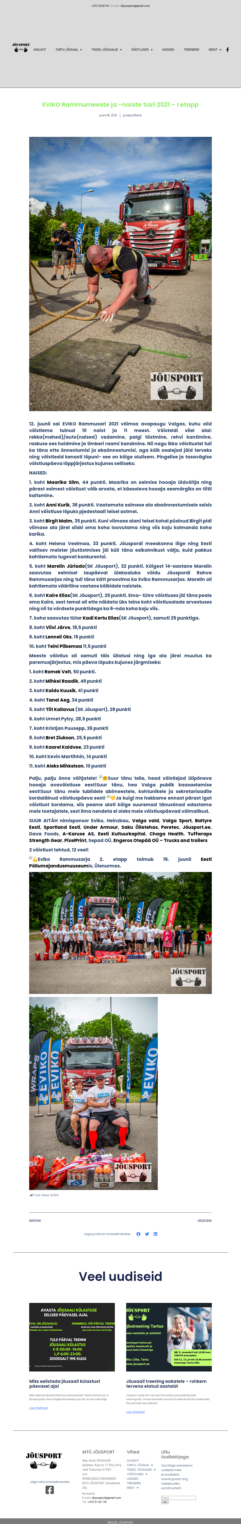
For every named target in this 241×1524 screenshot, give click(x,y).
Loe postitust (38, 1408)
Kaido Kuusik (61, 690)
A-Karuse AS (78, 834)
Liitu (165, 1502)
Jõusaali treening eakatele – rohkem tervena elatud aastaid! (166, 1383)
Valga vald (145, 821)
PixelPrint (75, 840)
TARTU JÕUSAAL (67, 49)
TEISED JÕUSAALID (105, 49)
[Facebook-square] (49, 1490)
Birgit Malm (59, 521)
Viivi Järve (58, 627)
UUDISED (168, 49)
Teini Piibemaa (64, 646)
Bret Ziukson (60, 738)
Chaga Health (166, 834)
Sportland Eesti (62, 827)
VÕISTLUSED (140, 49)
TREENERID (191, 49)
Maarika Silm (63, 482)
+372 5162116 (100, 6)
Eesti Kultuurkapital (122, 834)
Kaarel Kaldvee (63, 747)
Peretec (170, 827)
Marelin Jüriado (66, 566)
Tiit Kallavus (60, 709)
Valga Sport (176, 821)
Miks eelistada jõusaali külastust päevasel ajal (64, 1383)
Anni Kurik (58, 505)
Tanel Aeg (57, 700)
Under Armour (101, 827)
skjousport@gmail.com (135, 6)
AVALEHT (40, 49)
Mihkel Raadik (62, 681)
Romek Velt (58, 672)
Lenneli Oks (59, 637)
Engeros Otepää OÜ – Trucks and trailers (160, 840)
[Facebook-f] (227, 50)
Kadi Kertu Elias (101, 618)
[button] (139, 1234)
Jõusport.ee (196, 827)
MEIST (213, 49)
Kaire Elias (58, 595)
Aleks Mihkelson (65, 766)
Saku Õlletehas (139, 827)
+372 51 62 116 (97, 1502)
